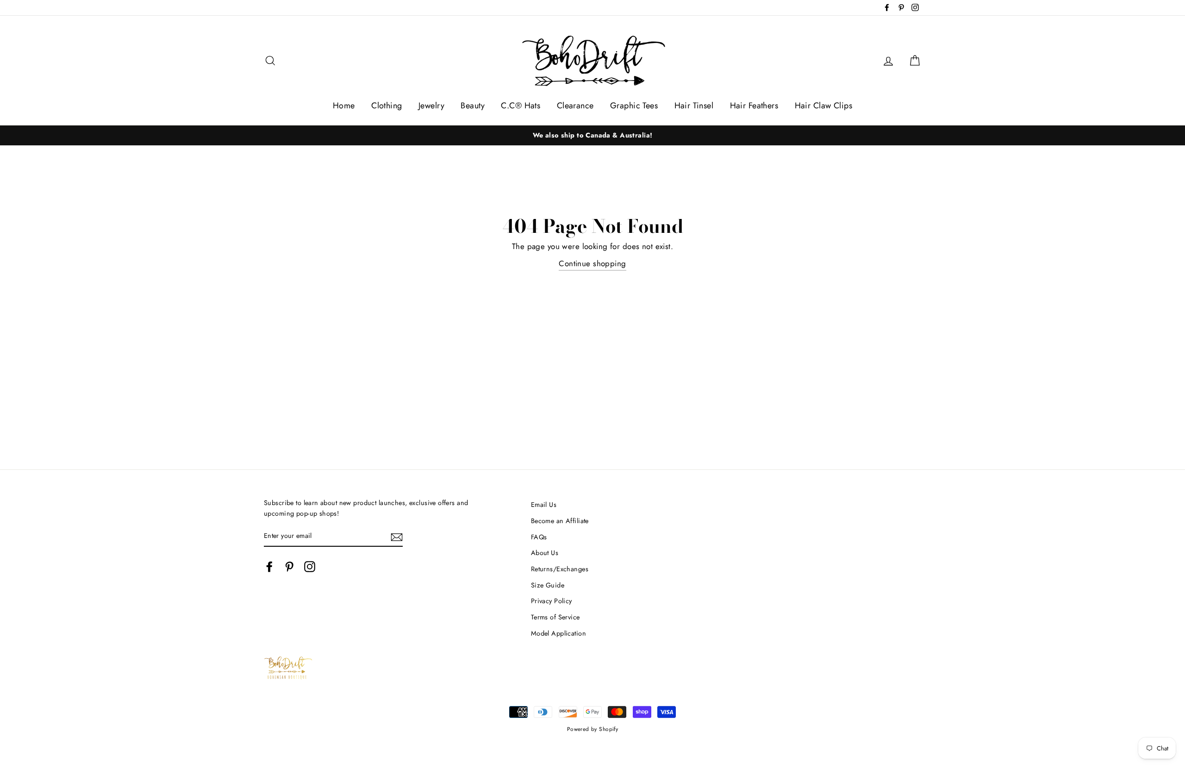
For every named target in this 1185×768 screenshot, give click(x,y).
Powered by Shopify (592, 729)
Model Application (558, 633)
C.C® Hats (520, 106)
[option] (592, 135)
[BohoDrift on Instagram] (309, 566)
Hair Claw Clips (823, 106)
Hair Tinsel (694, 106)
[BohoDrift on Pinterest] (289, 566)
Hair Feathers (754, 106)
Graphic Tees (634, 106)
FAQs (539, 537)
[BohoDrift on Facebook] (269, 566)
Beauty (473, 106)
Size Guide (547, 585)
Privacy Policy (551, 601)
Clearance (575, 106)
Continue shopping (592, 263)
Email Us (543, 504)
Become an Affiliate (560, 520)
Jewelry (431, 106)
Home (344, 106)
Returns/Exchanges (559, 569)
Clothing (386, 106)
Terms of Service (555, 617)
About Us (544, 552)
